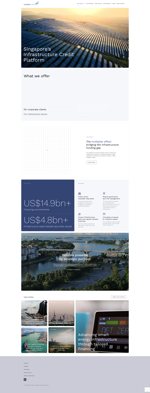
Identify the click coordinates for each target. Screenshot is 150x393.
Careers (26, 366)
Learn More (82, 115)
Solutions (80, 3)
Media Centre (120, 3)
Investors (26, 369)
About (114, 3)
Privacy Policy (27, 372)
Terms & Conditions (29, 375)
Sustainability (107, 3)
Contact (26, 363)
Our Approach (90, 3)
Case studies (98, 3)
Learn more (91, 162)
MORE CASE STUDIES (119, 297)
